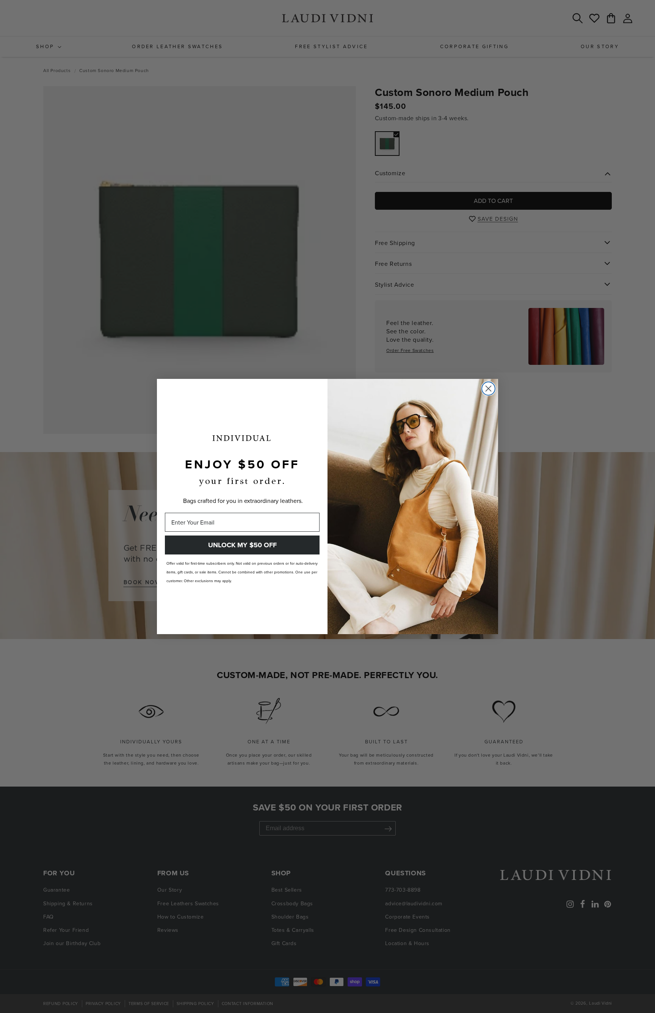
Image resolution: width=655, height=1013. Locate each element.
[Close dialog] (488, 388)
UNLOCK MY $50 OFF (242, 545)
